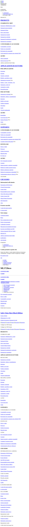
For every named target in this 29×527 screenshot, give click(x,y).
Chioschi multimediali (5, 110)
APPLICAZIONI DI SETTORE (12, 66)
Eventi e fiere (3, 498)
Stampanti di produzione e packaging (8, 39)
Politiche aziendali (4, 475)
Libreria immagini (4, 502)
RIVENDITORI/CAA (8, 14)
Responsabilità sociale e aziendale (8, 191)
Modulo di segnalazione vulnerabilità (8, 172)
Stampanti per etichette (5, 37)
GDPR (2, 482)
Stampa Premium (4, 119)
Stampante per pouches (5, 80)
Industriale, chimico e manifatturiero (8, 96)
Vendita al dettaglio (5, 103)
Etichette (2, 73)
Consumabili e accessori (6, 46)
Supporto (5, 261)
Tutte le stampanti (4, 58)
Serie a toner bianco (5, 32)
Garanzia (2, 163)
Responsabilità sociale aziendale (7, 462)
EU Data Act (3, 155)
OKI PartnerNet (4, 200)
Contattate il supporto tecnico (7, 441)
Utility (2, 122)
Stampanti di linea (4, 30)
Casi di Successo (4, 117)
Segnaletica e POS (4, 389)
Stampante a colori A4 (5, 84)
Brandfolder (3, 115)
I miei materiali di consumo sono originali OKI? (11, 53)
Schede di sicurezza (5, 151)
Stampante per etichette (5, 94)
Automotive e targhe (5, 87)
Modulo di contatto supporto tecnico (8, 167)
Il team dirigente (4, 457)
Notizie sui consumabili (6, 48)
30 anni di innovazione (5, 187)
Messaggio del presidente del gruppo (8, 226)
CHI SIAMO (5, 179)
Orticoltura (3, 105)
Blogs (2, 217)
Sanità (2, 107)
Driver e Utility (4, 146)
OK (1, 257)
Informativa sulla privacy (6, 511)
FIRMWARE (6, 289)
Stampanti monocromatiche (6, 28)
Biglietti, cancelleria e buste (6, 78)
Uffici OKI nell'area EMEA (6, 194)
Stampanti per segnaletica (6, 41)
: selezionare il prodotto (10, 281)
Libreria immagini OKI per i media (8, 231)
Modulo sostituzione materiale (7, 169)
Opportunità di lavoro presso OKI (8, 466)
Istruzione (3, 98)
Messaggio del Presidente (6, 505)
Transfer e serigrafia (5, 75)
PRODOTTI (5, 20)
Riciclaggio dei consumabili (6, 51)
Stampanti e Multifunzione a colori (8, 25)
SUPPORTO (5, 127)
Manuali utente (4, 153)
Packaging (3, 71)
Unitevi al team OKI (5, 196)
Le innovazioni (4, 210)
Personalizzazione (4, 89)
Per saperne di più (4, 255)
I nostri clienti (3, 189)
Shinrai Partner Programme (6, 198)
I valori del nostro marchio (6, 208)
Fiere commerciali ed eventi (6, 220)
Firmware (3, 149)
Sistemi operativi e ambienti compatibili (9, 165)
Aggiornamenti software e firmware (8, 174)
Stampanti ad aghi (7, 263)
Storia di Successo (4, 60)
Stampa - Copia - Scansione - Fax (8, 82)
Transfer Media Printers (6, 345)
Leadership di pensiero (5, 224)
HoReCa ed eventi (4, 101)
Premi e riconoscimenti (5, 222)
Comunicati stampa (5, 215)
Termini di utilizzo (4, 509)
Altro (2, 203)
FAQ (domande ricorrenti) (6, 160)
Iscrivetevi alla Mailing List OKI (7, 229)
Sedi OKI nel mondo (5, 460)
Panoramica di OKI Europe (6, 185)
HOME (4, 260)
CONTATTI (6, 12)
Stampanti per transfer (5, 34)
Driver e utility (6, 286)
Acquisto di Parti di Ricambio (7, 141)
